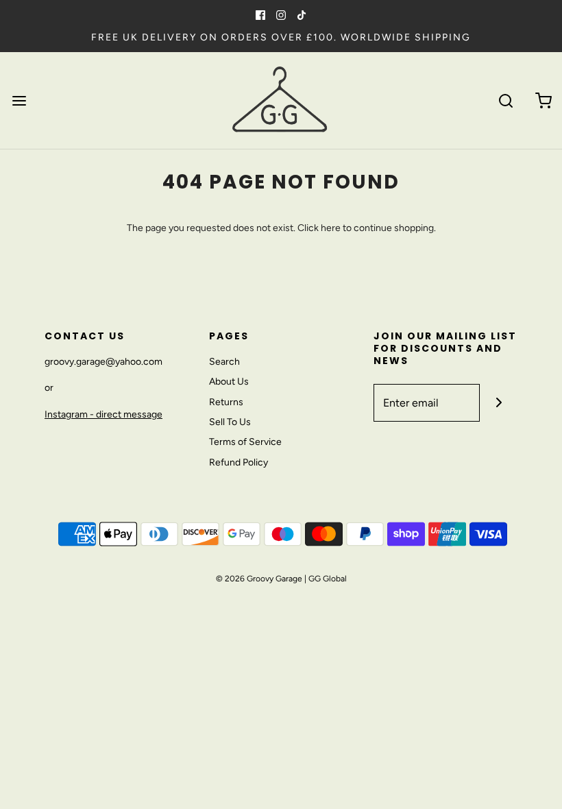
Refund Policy (238, 462)
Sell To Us (230, 422)
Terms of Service (245, 442)
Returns (226, 402)
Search (224, 361)
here (331, 228)
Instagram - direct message (103, 414)
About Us (229, 381)
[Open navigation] (19, 100)
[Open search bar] (505, 100)
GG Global (327, 578)
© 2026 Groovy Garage (259, 578)
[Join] (498, 403)
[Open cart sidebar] (543, 100)
